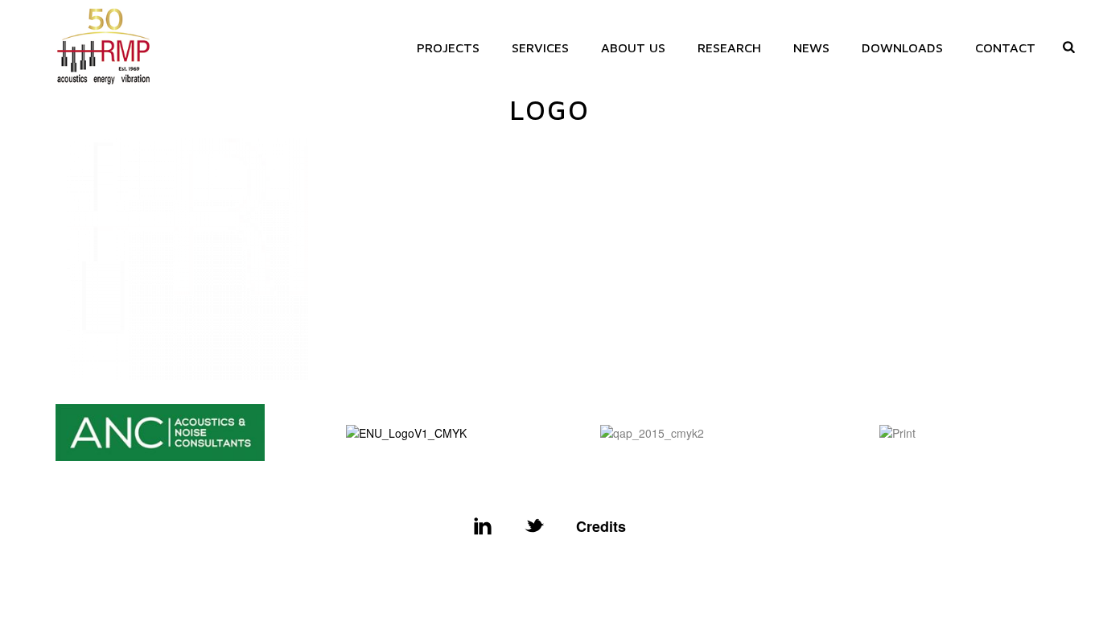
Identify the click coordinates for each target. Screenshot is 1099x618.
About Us (633, 47)
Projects (448, 47)
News (811, 47)
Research (729, 47)
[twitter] (534, 527)
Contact (1005, 47)
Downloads (902, 47)
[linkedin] (482, 527)
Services (540, 47)
